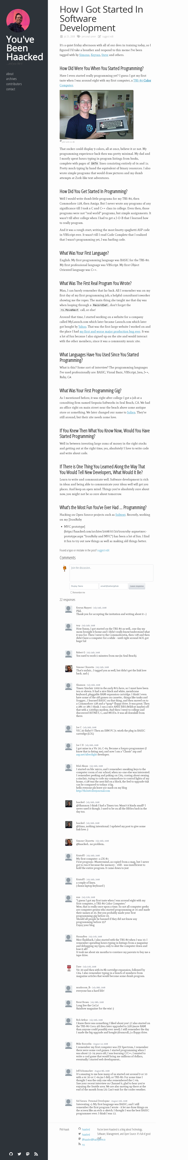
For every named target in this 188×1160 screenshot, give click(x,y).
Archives (11, 78)
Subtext (120, 515)
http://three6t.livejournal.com (93, 790)
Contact (10, 89)
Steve (104, 55)
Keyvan (95, 55)
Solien (131, 412)
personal (86, 36)
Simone (84, 55)
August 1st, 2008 (100, 1044)
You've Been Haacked (24, 48)
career (93, 36)
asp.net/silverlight (86, 754)
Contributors (14, 83)
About (10, 73)
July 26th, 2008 (93, 685)
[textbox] (111, 572)
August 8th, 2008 (102, 1071)
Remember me (79, 592)
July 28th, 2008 (98, 987)
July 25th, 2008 (99, 607)
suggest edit (107, 36)
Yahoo (82, 327)
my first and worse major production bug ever (110, 331)
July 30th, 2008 (96, 1020)
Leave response (137, 586)
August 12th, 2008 (119, 1101)
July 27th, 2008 (88, 897)
